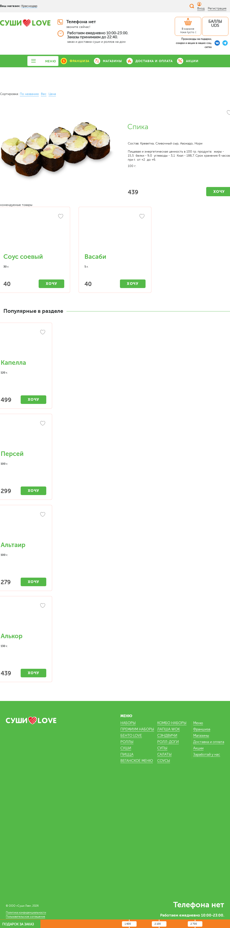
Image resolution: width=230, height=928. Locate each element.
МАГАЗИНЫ (112, 61)
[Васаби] (114, 232)
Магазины (201, 736)
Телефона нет (81, 21)
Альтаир (13, 545)
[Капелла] (23, 343)
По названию (29, 94)
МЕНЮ (50, 61)
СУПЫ (162, 748)
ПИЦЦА (126, 754)
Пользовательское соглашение (25, 916)
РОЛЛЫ (126, 742)
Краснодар (29, 6)
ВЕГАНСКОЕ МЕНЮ (136, 761)
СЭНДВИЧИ (167, 736)
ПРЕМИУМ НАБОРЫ (137, 729)
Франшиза (201, 729)
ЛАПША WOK (168, 729)
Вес (43, 94)
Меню (198, 723)
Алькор (11, 636)
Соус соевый (23, 256)
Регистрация (217, 8)
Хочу (51, 284)
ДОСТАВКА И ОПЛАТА (154, 61)
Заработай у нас (206, 754)
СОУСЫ (163, 761)
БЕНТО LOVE (131, 736)
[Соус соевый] (33, 232)
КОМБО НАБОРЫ (171, 723)
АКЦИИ (192, 61)
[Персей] (23, 434)
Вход (201, 8)
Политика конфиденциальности (26, 912)
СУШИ (125, 748)
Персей (12, 453)
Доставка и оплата (208, 742)
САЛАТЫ (164, 754)
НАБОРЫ (128, 723)
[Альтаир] (23, 526)
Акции (198, 748)
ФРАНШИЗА (79, 61)
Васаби (95, 256)
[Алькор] (23, 617)
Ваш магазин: (10, 6)
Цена (52, 94)
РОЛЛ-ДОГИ (168, 742)
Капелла (13, 362)
